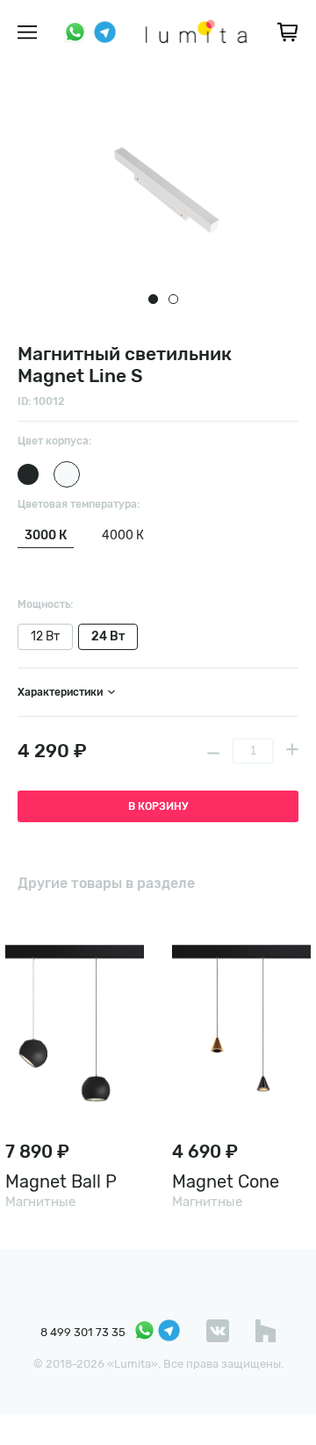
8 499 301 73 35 (83, 1332)
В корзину (158, 806)
